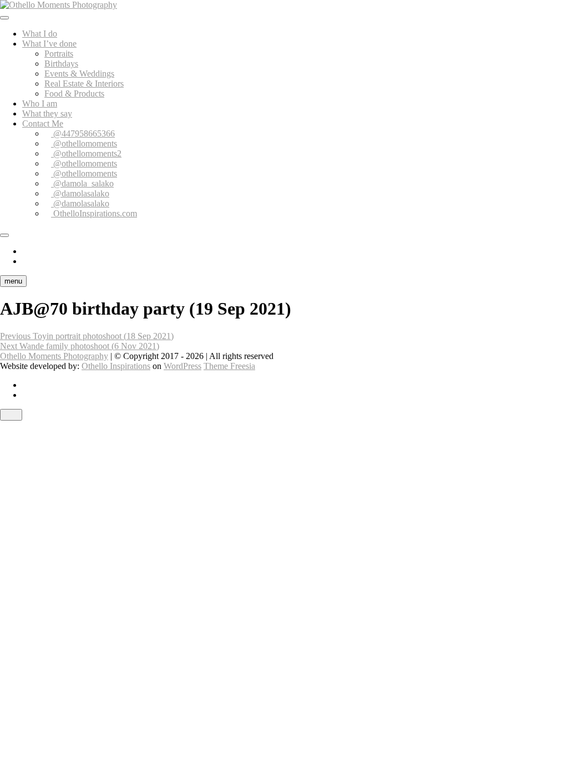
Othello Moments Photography (54, 356)
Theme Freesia (229, 366)
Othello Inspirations (116, 366)
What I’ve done (49, 43)
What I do (39, 33)
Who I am (39, 103)
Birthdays (61, 63)
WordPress (182, 366)
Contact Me (42, 123)
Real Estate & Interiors (84, 83)
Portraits (58, 53)
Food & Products (74, 93)
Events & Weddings (79, 73)
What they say (47, 113)
